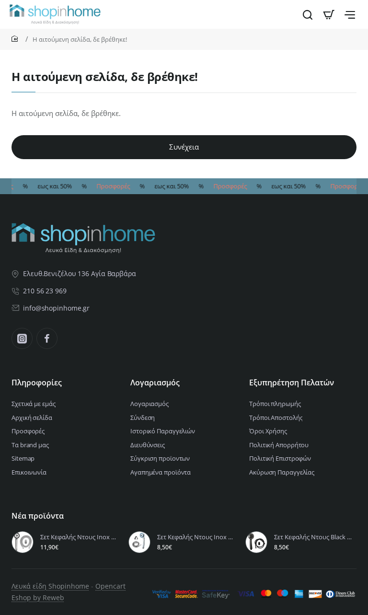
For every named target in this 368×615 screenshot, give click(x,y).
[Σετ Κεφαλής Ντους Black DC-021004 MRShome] (256, 542)
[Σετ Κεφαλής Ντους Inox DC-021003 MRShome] (23, 542)
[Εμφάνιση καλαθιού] (328, 14)
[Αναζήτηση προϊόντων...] (307, 14)
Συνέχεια (184, 146)
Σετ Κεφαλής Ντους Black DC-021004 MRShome (314, 537)
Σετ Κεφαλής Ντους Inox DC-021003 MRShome (80, 537)
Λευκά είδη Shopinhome (50, 586)
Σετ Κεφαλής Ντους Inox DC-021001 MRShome (197, 537)
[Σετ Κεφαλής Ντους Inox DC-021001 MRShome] (139, 542)
